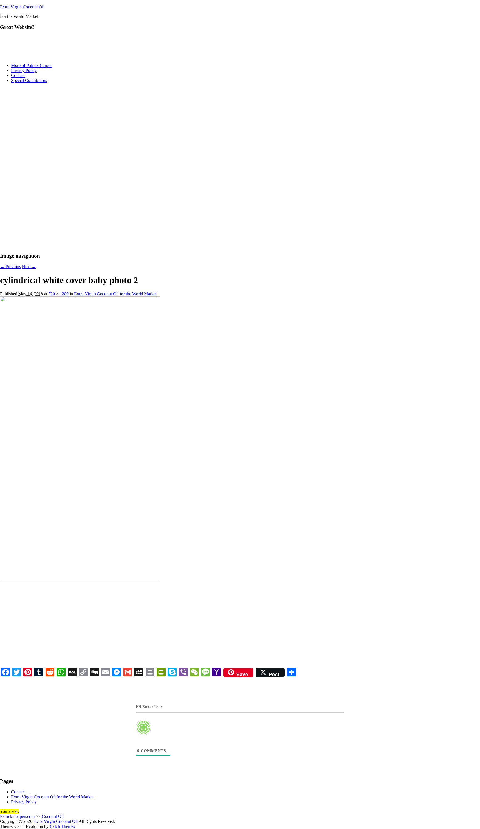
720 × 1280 (58, 293)
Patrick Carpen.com (17, 816)
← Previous (10, 266)
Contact (18, 75)
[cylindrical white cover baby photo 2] (80, 579)
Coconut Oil (53, 816)
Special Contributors (29, 80)
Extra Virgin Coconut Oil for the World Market (115, 293)
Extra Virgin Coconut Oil (22, 6)
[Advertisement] (240, 126)
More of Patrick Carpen (31, 65)
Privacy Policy (24, 70)
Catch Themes (62, 826)
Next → (29, 266)
